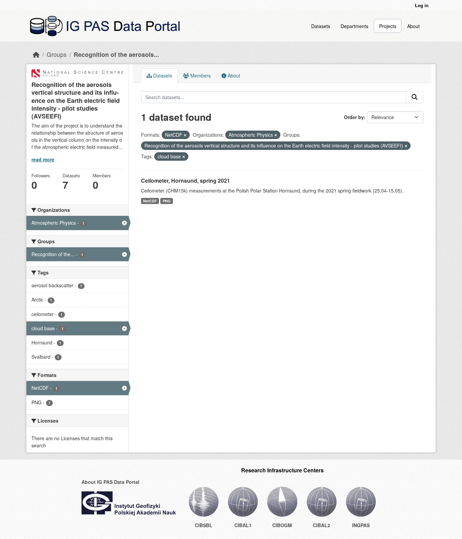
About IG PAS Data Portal (110, 481)
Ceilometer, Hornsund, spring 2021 (185, 180)
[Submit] (414, 97)
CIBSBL (203, 525)
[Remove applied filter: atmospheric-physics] (275, 135)
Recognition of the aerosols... (116, 54)
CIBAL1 (243, 525)
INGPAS (361, 525)
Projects (387, 26)
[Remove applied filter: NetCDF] (185, 135)
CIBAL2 (321, 525)
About (413, 26)
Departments (354, 26)
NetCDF (150, 200)
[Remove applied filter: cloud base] (183, 156)
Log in (422, 5)
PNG (166, 200)
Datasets (320, 26)
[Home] (36, 54)
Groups (57, 54)
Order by (354, 117)
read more (42, 159)
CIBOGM (282, 525)
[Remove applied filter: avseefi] (406, 146)
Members (200, 75)
